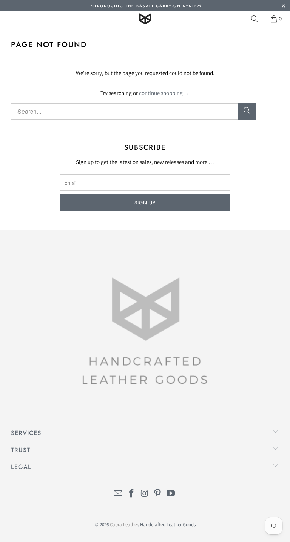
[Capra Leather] (145, 18)
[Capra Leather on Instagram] (144, 494)
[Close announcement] (283, 6)
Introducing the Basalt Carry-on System (145, 6)
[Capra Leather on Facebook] (131, 494)
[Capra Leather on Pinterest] (158, 494)
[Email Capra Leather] (118, 494)
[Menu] (2, 18)
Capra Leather (124, 524)
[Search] (254, 18)
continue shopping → (164, 92)
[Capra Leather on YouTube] (171, 494)
